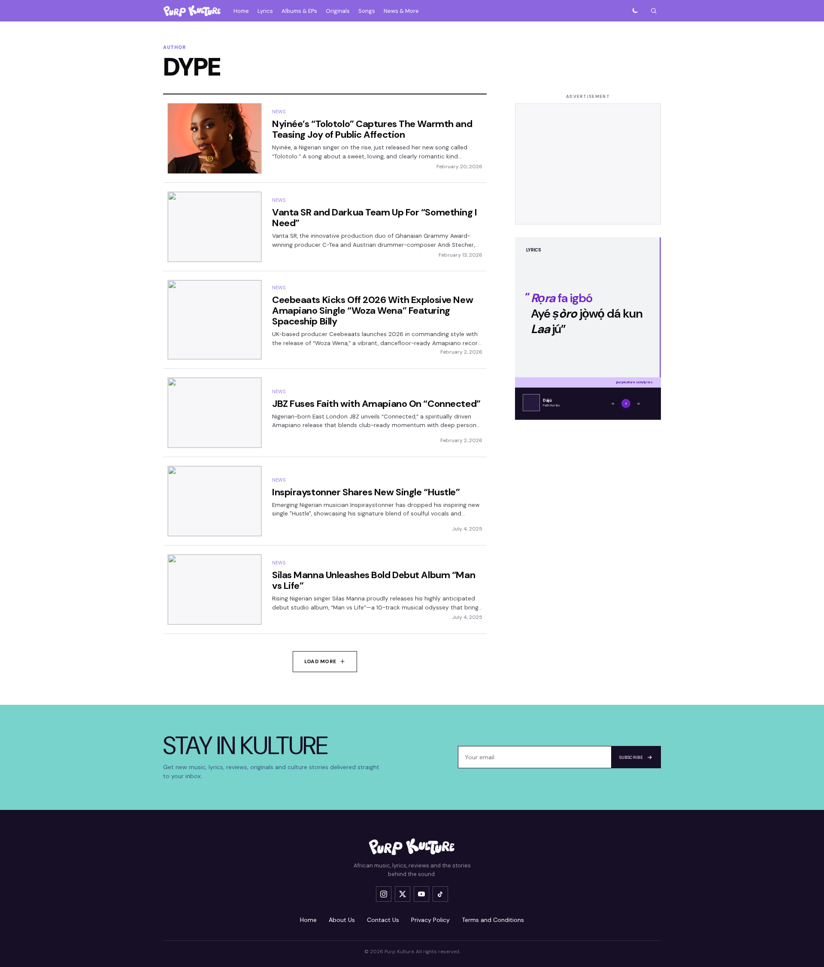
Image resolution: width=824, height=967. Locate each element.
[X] (402, 894)
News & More (401, 11)
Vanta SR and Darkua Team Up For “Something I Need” (374, 217)
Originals (338, 11)
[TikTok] (440, 894)
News (278, 112)
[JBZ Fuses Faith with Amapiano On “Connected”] (214, 412)
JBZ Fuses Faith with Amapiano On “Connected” (376, 403)
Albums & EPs (299, 11)
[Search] (653, 10)
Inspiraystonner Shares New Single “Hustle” (366, 492)
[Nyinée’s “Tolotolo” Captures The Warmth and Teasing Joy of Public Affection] (214, 138)
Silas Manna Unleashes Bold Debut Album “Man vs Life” (373, 580)
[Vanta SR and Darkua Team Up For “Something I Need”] (214, 226)
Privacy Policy (430, 920)
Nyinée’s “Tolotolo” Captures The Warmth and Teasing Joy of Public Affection (372, 129)
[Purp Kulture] (192, 11)
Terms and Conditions (493, 920)
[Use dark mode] (634, 10)
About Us (342, 920)
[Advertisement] (587, 164)
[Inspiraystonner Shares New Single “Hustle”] (214, 501)
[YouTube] (421, 894)
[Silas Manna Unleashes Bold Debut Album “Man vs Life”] (214, 589)
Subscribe (631, 757)
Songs (366, 11)
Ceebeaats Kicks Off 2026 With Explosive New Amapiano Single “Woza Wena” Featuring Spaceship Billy (372, 310)
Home (241, 11)
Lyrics (265, 11)
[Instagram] (383, 894)
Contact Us (383, 920)
